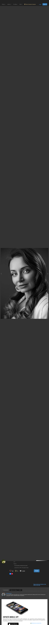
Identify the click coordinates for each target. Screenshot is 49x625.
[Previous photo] (1, 273)
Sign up (44, 4)
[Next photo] (47, 273)
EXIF (20, 590)
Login (40, 4)
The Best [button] (15, 4)
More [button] (21, 4)
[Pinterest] (12, 574)
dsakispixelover (9, 593)
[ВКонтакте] (10, 574)
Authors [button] (9, 4)
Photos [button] (3, 4)
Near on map (14, 590)
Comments (5, 590)
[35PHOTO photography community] (7, 2)
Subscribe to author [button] (36, 571)
